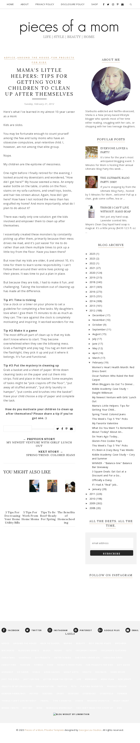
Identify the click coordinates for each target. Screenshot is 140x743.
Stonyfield (106, 693)
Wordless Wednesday (59, 708)
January (97, 489)
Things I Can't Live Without (19, 700)
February (98, 362)
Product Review (117, 686)
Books (58, 650)
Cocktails (25, 657)
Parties (62, 686)
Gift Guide (123, 665)
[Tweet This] (57, 428)
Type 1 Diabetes (62, 700)
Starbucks (89, 693)
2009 (92, 503)
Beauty (80, 643)
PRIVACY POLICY (45, 4)
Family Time (9, 665)
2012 (92, 310)
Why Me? (28, 708)
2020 (92, 272)
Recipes (34, 693)
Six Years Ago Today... (105, 436)
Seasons (47, 693)
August (97, 334)
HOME (10, 4)
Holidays (101, 672)
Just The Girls (10, 679)
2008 (92, 508)
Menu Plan (107, 679)
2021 (92, 268)
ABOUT (25, 4)
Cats (69, 650)
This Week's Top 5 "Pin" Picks (110, 418)
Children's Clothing (114, 650)
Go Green (23, 672)
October (97, 324)
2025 (92, 253)
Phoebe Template (54, 730)
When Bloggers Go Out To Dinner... (113, 384)
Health (86, 672)
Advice (10, 58)
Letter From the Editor (58, 679)
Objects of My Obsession (17, 686)
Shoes (60, 693)
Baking (68, 643)
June (95, 343)
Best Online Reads (100, 643)
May (95, 348)
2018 (92, 282)
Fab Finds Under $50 (87, 657)
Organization (45, 686)
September (99, 329)
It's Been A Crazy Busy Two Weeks (113, 450)
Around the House (33, 58)
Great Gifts (71, 672)
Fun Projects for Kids (99, 665)
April (95, 353)
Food (50, 665)
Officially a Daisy (102, 480)
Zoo (119, 708)
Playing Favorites (91, 686)
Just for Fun (31, 679)
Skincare (73, 693)
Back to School (50, 643)
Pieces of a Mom (34, 730)
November (99, 320)
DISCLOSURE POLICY (73, 4)
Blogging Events (28, 650)
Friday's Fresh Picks (69, 665)
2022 (92, 263)
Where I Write (10, 708)
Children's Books (86, 650)
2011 (92, 494)
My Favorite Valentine (105, 423)
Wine (39, 708)
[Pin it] (67, 428)
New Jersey (124, 679)
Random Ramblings (14, 693)
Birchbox (120, 643)
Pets (73, 686)
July (94, 338)
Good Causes (52, 672)
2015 (92, 296)
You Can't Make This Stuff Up (94, 708)
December (99, 315)
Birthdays (8, 650)
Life (79, 679)
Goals (36, 672)
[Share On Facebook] (62, 428)
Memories (91, 679)
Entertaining (62, 657)
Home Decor (117, 672)
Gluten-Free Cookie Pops (107, 441)
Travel (44, 700)
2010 (92, 498)
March (96, 357)
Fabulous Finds (113, 657)
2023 (92, 258)
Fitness (38, 665)
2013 (92, 305)
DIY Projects (42, 657)
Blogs (47, 650)
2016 (92, 291)
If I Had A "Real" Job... (105, 484)
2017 (92, 287)
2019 (92, 277)
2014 (92, 301)
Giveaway (7, 672)
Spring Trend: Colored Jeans (109, 414)
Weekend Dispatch (98, 700)
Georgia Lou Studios (90, 730)
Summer (122, 693)
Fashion (25, 665)
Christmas (8, 657)
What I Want (121, 700)
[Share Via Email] (71, 428)
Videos (79, 700)
